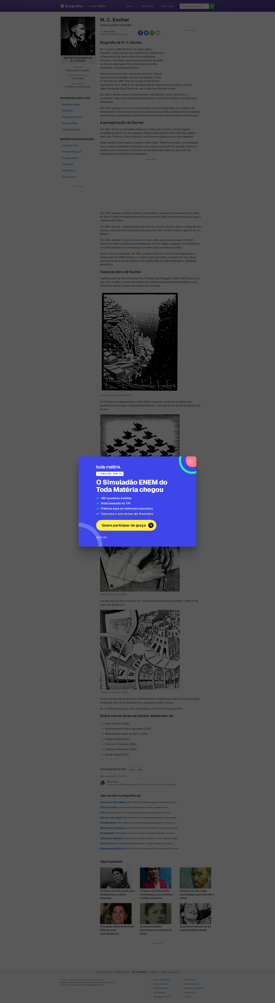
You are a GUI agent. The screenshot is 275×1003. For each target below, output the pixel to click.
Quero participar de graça (124, 525)
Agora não (101, 536)
